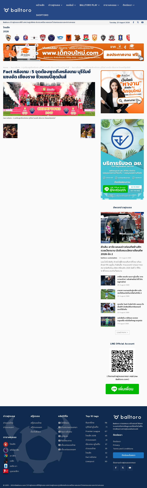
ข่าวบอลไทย (105, 242)
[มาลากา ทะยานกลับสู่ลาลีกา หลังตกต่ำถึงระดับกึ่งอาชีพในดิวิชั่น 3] (108, 294)
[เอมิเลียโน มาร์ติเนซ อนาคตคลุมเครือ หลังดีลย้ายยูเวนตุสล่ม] (108, 322)
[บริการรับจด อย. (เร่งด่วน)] (122, 198)
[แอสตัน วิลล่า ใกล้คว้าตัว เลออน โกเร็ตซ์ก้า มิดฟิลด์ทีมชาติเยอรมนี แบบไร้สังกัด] (108, 308)
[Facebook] (133, 22)
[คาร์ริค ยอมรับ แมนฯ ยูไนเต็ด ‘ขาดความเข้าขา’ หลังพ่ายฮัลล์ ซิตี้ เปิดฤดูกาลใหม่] (108, 280)
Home (5, 67)
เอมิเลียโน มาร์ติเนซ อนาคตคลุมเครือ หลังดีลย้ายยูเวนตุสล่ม (129, 319)
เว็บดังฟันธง (36, 431)
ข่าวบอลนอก (8, 427)
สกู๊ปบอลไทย (36, 422)
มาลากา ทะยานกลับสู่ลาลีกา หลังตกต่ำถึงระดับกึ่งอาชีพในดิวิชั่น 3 (129, 291)
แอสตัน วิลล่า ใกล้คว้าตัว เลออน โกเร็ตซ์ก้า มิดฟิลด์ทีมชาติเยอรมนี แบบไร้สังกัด (130, 307)
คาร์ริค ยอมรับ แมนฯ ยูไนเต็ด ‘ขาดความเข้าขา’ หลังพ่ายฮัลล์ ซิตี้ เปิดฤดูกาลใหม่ (130, 279)
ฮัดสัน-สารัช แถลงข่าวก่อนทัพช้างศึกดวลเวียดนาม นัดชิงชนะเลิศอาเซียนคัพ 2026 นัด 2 (122, 250)
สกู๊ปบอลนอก (36, 427)
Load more (121, 332)
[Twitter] (137, 22)
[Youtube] (142, 22)
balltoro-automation (109, 258)
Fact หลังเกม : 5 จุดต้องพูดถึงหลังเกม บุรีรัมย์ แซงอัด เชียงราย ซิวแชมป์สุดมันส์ (40, 67)
